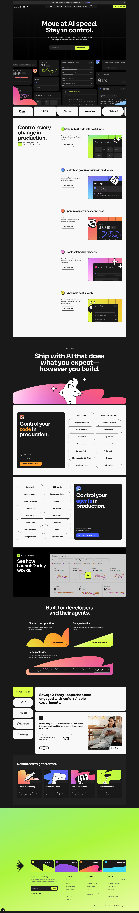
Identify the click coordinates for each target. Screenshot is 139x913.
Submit (54, 888)
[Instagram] (43, 894)
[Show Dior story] (23, 713)
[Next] (46, 748)
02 (24, 144)
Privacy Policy (109, 906)
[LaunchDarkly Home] (22, 7)
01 (19, 144)
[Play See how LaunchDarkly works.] (88, 575)
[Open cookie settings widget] (3, 910)
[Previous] (42, 748)
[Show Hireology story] (23, 734)
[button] (51, 6)
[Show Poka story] (23, 702)
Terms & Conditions (99, 906)
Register (87, 2)
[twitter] (31, 894)
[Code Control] (35, 71)
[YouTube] (34, 894)
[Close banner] (124, 2)
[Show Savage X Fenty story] (23, 692)
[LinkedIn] (37, 894)
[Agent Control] (98, 62)
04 (33, 144)
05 (37, 144)
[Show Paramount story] (23, 724)
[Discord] (40, 894)
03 (28, 144)
